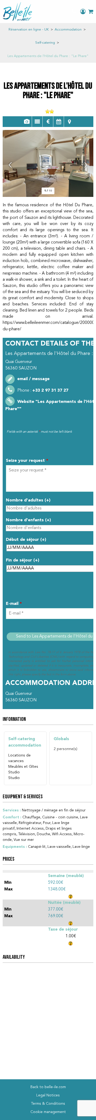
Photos (26, 121)
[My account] (83, 12)
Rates (48, 121)
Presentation (37, 121)
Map (69, 121)
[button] (90, 12)
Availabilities (58, 121)
